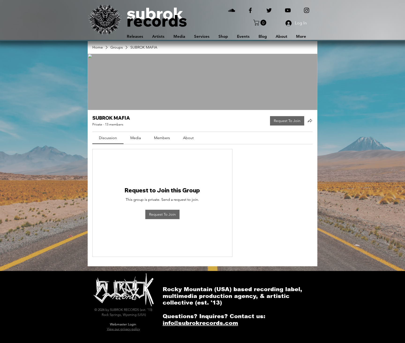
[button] (260, 23)
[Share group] (310, 120)
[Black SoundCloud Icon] (231, 10)
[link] (108, 138)
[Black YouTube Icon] (287, 10)
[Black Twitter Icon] (269, 10)
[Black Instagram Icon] (306, 10)
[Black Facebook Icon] (250, 10)
